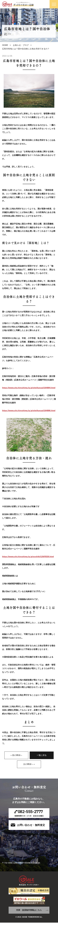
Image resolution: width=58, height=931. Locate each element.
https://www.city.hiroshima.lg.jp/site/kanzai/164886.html (28, 410)
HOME (5, 45)
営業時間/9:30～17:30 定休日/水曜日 (29, 813)
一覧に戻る (42, 755)
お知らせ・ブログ (21, 45)
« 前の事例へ (16, 755)
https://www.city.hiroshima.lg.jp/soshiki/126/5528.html (28, 556)
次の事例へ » (29, 764)
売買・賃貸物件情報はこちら (29, 910)
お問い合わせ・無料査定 (31, 825)
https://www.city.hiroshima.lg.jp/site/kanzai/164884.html (28, 388)
